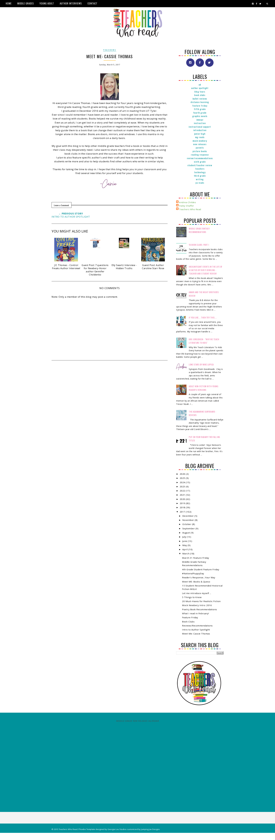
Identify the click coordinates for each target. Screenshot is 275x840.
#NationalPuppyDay (193, 573)
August (186, 532)
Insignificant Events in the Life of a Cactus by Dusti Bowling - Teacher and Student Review (205, 270)
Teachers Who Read (190, 209)
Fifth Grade (200, 109)
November (188, 520)
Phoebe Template (86, 829)
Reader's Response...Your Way (198, 577)
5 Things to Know (192, 597)
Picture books (200, 151)
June (185, 541)
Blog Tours (200, 91)
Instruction (200, 123)
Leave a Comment (61, 205)
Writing (200, 179)
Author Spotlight (199, 88)
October (187, 524)
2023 (183, 486)
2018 (183, 507)
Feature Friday (199, 105)
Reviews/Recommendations (197, 625)
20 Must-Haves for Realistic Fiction (201, 601)
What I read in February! (195, 613)
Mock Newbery (200, 140)
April (185, 549)
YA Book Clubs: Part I (199, 244)
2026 (183, 473)
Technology (200, 172)
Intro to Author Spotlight (196, 629)
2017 (183, 511)
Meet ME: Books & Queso (196, 581)
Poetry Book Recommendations (199, 609)
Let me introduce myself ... (196, 593)
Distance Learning (200, 102)
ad (200, 84)
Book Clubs (199, 95)
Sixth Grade (200, 161)
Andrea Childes (187, 202)
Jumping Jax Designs (150, 829)
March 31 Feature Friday (195, 557)
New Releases (199, 144)
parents (200, 147)
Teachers (109, 50)
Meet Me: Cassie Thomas (196, 633)
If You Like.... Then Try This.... (203, 317)
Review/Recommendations (200, 158)
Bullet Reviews (200, 98)
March (186, 553)
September (189, 528)
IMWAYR (199, 119)
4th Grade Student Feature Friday (200, 569)
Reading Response (200, 154)
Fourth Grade (200, 112)
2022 (183, 490)
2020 (183, 499)
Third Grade (200, 175)
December (188, 515)
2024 (183, 482)
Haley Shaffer (186, 205)
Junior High (200, 133)
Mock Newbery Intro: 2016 (197, 605)
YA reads (200, 182)
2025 (183, 478)
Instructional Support (200, 126)
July (184, 536)
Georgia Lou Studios (117, 829)
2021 (183, 494)
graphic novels (199, 116)
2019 (183, 503)
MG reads (200, 137)
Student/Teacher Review (199, 165)
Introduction (199, 130)
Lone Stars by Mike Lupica (201, 364)
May (185, 545)
